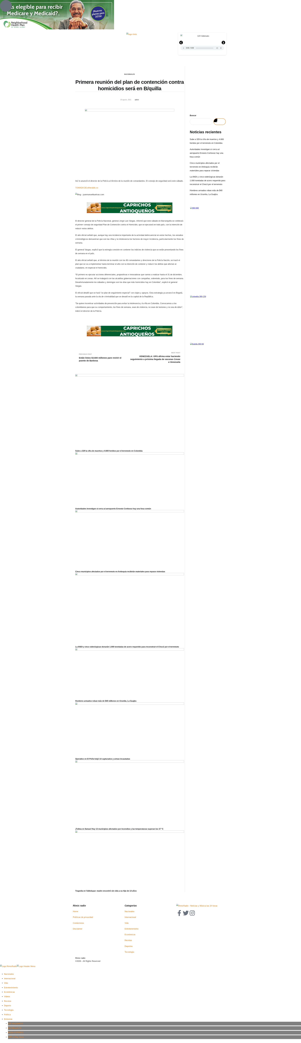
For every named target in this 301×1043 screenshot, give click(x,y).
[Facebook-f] (179, 913)
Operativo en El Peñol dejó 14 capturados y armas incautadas (102, 759)
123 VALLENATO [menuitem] (15, 1023)
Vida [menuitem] (6, 983)
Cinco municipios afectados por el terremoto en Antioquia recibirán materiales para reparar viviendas (120, 572)
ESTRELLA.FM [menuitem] (14, 1028)
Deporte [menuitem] (7, 1005)
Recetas (128, 940)
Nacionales (129, 74)
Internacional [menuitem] (9, 978)
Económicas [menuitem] (9, 992)
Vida (127, 923)
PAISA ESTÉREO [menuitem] (15, 1032)
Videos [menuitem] (7, 996)
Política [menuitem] (7, 1015)
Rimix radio (80, 958)
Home (75, 911)
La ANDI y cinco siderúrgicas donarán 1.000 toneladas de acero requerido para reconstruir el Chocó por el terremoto (127, 647)
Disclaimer (77, 929)
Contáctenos (78, 923)
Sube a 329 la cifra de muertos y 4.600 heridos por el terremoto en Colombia (109, 451)
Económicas (130, 934)
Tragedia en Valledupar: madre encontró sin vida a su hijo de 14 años (106, 891)
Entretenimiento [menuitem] (11, 987)
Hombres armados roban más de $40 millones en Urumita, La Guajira (105, 701)
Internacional (130, 917)
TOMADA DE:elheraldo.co (86, 188)
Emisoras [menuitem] (8, 1019)
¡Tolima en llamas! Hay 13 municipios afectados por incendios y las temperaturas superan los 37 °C (119, 829)
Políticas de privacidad (83, 917)
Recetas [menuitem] (7, 1001)
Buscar (193, 115)
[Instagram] (192, 913)
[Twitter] (186, 913)
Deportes (129, 946)
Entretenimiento (131, 929)
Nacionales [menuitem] (9, 974)
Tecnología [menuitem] (8, 1010)
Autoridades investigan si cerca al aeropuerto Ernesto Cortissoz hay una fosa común (113, 509)
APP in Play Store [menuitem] (16, 1037)
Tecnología (129, 952)
